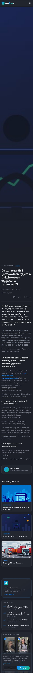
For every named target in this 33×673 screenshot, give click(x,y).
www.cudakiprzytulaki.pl (9, 378)
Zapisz (28, 297)
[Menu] (29, 3)
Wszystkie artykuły (9, 265)
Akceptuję (23, 668)
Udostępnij (17, 297)
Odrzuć (10, 668)
